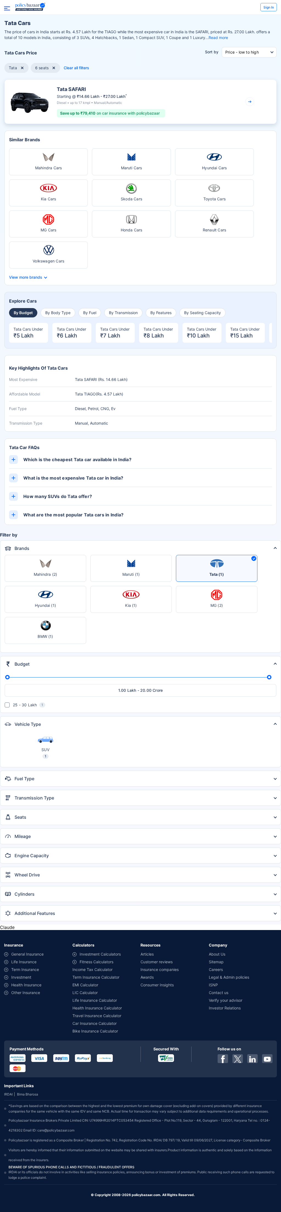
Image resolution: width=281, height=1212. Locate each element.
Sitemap (216, 961)
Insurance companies (159, 969)
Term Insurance (25, 969)
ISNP (213, 985)
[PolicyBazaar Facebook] (223, 1058)
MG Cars (48, 230)
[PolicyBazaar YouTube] (267, 1058)
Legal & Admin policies (229, 977)
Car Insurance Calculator (94, 1023)
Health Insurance (26, 985)
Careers (216, 969)
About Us (217, 954)
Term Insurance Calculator (95, 977)
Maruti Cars (131, 167)
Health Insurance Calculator (97, 1008)
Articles (147, 954)
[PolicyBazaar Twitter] (237, 1058)
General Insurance (27, 954)
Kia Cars (48, 199)
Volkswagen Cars (48, 261)
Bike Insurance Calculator (95, 1031)
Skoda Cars (131, 199)
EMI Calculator (85, 985)
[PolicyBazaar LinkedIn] (252, 1058)
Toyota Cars (214, 199)
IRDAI (8, 1094)
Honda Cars (131, 230)
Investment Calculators (100, 954)
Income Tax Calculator (92, 969)
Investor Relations (225, 1008)
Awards (147, 977)
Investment (21, 977)
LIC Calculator (85, 992)
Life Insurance (23, 961)
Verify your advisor (225, 1000)
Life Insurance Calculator (94, 1000)
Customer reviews (156, 961)
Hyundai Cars (214, 167)
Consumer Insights (157, 985)
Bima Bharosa (27, 1094)
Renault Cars (214, 230)
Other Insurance (25, 992)
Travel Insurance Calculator (96, 1015)
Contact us (218, 992)
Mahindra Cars (48, 167)
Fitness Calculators (96, 961)
